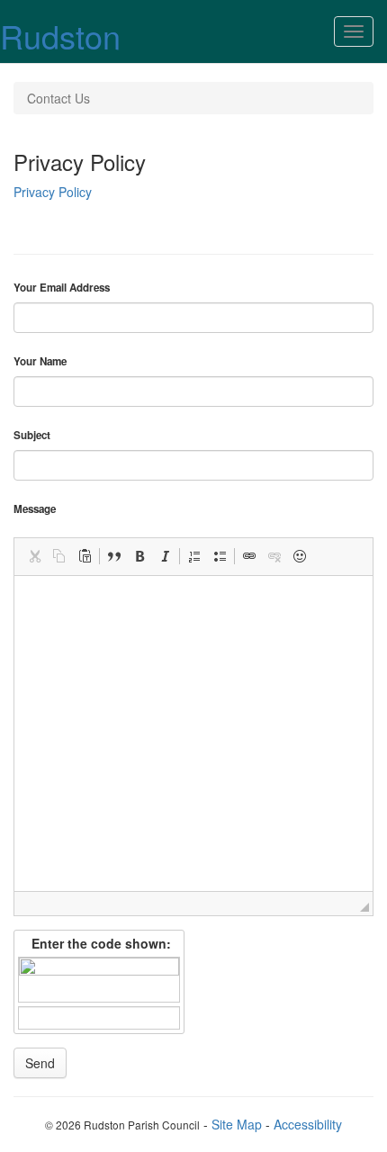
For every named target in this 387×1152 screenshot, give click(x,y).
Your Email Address (62, 288)
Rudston (60, 35)
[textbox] (193, 733)
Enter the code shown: (99, 943)
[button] (34, 556)
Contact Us (58, 98)
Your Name (40, 362)
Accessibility (308, 1124)
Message (35, 509)
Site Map (237, 1124)
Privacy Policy (53, 192)
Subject (32, 435)
